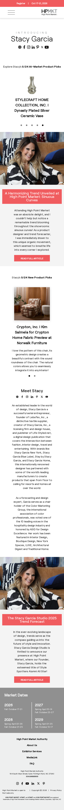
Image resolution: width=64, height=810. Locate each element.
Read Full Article (32, 258)
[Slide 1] (21, 125)
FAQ (32, 763)
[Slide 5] (42, 125)
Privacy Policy (56, 790)
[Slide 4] (37, 125)
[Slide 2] (26, 125)
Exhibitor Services (32, 751)
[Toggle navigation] (11, 12)
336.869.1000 (32, 776)
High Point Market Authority (32, 739)
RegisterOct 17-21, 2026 (32, 3)
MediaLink (32, 757)
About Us (32, 745)
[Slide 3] (32, 125)
